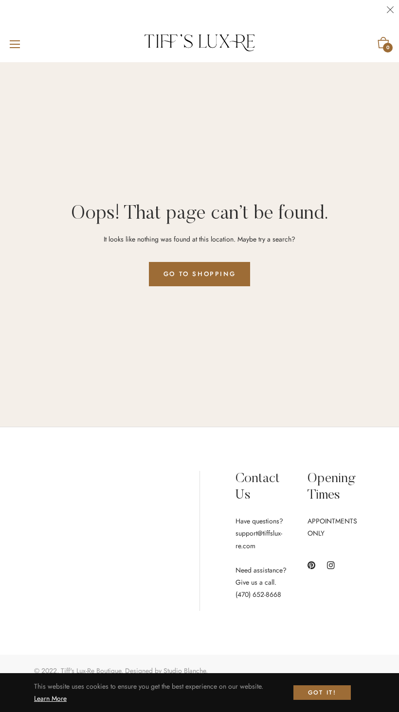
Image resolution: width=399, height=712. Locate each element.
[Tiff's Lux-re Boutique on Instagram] (331, 565)
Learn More (50, 698)
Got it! (322, 692)
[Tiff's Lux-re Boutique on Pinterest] (311, 565)
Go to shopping (199, 273)
